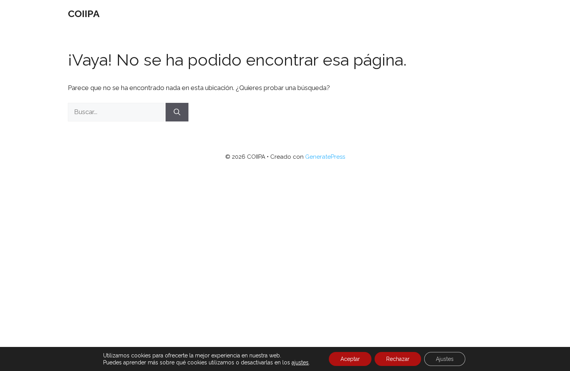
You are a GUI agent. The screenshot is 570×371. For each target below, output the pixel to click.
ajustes (300, 362)
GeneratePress (325, 156)
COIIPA (84, 13)
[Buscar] (177, 112)
